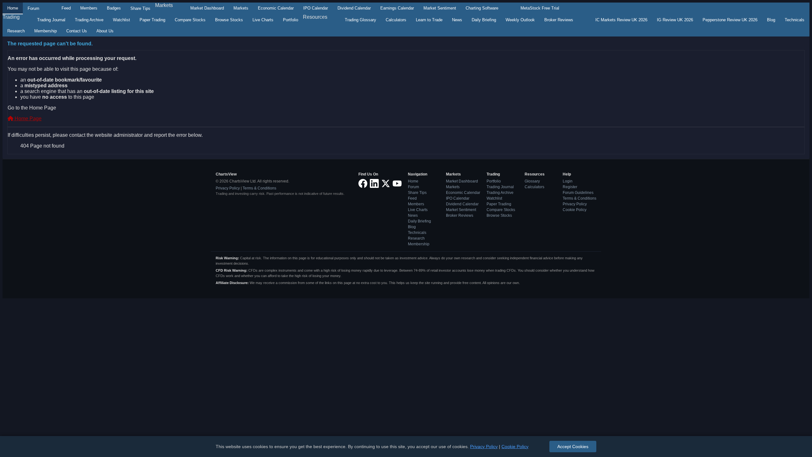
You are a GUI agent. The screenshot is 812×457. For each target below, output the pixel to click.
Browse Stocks (229, 19)
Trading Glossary (360, 19)
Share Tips (140, 8)
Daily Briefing (484, 19)
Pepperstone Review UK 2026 (730, 19)
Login (568, 181)
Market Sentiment (439, 8)
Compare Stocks (190, 19)
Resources (315, 17)
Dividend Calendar (354, 8)
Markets (164, 5)
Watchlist (121, 19)
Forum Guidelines (578, 192)
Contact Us (76, 31)
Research (16, 31)
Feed (66, 8)
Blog (771, 19)
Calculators (396, 19)
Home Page (27, 118)
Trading (11, 17)
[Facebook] (362, 184)
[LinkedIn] (374, 184)
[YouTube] (397, 184)
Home (12, 8)
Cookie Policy (574, 210)
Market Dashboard (207, 8)
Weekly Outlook (520, 19)
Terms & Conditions (259, 188)
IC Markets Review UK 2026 (621, 19)
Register (570, 187)
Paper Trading (152, 19)
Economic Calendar (276, 8)
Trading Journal (51, 19)
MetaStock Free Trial (540, 8)
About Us (105, 31)
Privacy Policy (228, 188)
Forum (33, 8)
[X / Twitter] (385, 184)
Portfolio (290, 19)
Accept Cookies (572, 446)
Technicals (794, 19)
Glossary (532, 181)
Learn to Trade (429, 19)
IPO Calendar (315, 8)
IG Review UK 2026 (675, 19)
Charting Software (482, 8)
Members (88, 8)
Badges (114, 8)
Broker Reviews (558, 19)
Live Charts (262, 19)
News (457, 19)
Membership (45, 31)
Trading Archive (89, 19)
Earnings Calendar (397, 8)
